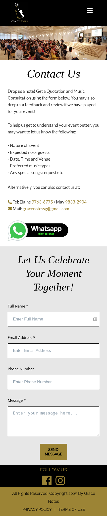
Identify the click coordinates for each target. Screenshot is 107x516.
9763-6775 (42, 202)
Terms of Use (71, 509)
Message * (17, 400)
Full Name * (18, 306)
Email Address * (21, 337)
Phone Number (21, 368)
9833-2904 (76, 202)
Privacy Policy (37, 509)
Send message (53, 451)
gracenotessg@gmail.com (46, 208)
